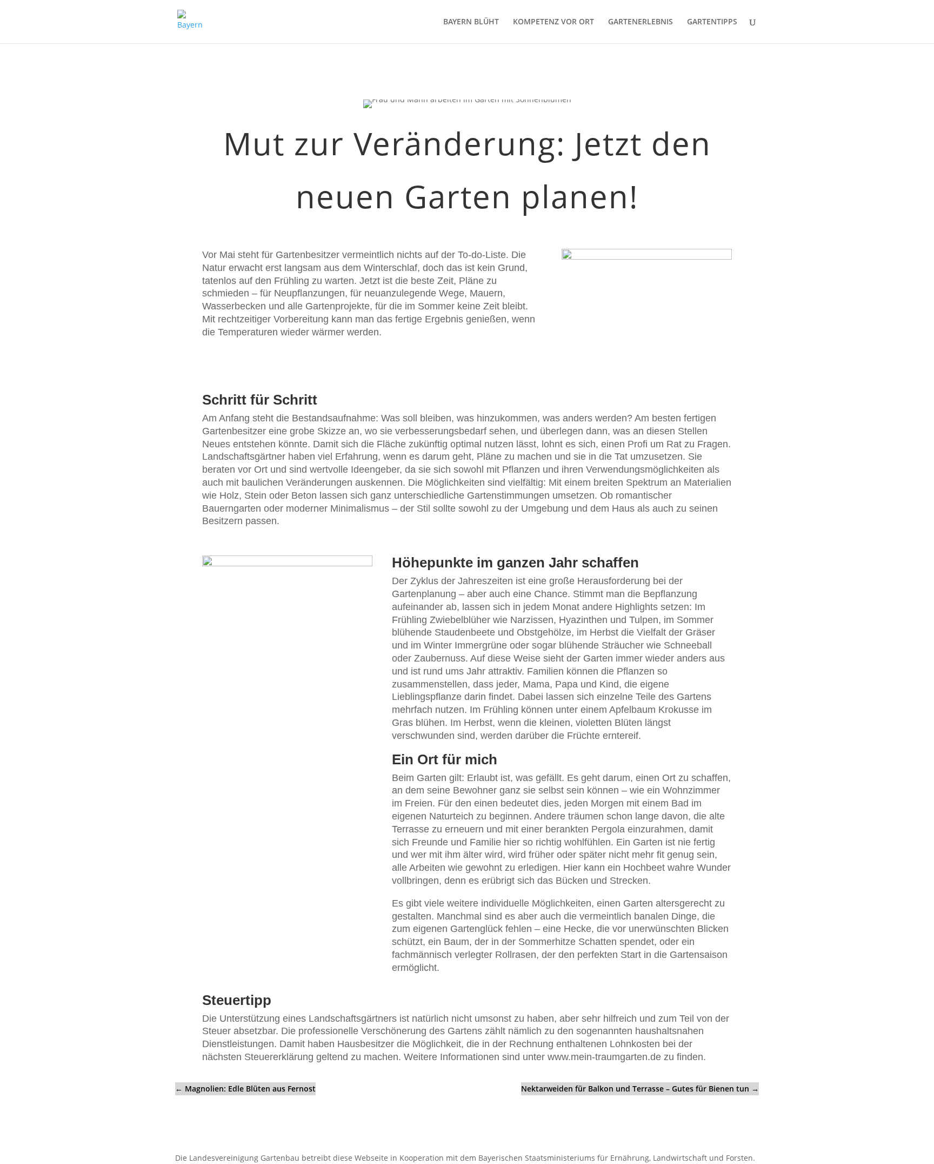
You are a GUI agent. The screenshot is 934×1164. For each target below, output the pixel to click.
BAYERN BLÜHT (471, 22)
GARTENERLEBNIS (640, 22)
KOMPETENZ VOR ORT (553, 22)
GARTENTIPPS (712, 22)
